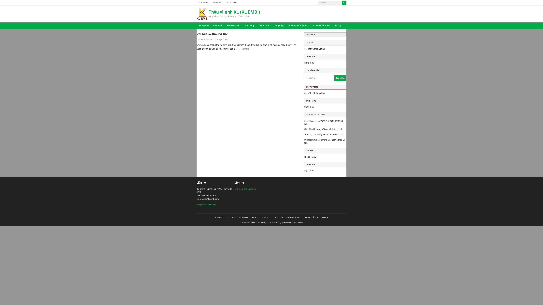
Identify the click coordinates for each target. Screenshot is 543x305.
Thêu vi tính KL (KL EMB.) (234, 12)
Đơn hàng (203, 3)
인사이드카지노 (312, 120)
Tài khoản (230, 3)
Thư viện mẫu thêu (320, 25)
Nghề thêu (223, 39)
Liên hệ (337, 25)
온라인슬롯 (309, 129)
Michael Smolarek (313, 140)
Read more (244, 49)
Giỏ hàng (249, 25)
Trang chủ (204, 25)
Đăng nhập (279, 25)
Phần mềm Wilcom (297, 25)
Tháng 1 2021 (310, 156)
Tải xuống (216, 3)
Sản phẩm (218, 25)
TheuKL (200, 39)
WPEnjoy (279, 222)
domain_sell (310, 134)
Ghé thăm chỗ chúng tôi (245, 189)
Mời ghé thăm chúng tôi (207, 204)
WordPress (298, 222)
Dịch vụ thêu (233, 25)
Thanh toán (263, 25)
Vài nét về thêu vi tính (212, 34)
